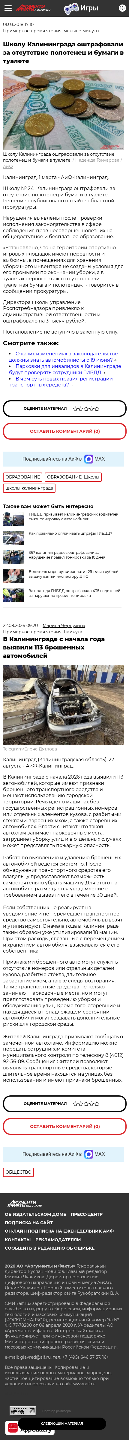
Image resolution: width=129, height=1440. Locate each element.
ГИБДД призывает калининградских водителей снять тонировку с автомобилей (73, 516)
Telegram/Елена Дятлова (30, 749)
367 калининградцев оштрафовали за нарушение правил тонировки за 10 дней (67, 555)
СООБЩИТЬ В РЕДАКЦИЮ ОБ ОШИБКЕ (49, 1248)
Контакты (18, 1239)
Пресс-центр (87, 1214)
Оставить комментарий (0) (65, 431)
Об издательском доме (35, 1214)
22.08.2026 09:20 (20, 625)
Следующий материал (62, 1424)
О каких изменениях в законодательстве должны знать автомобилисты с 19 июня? (63, 357)
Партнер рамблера (56, 1411)
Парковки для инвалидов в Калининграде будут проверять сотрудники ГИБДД (65, 369)
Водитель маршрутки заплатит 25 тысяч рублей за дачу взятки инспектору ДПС (73, 574)
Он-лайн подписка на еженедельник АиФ (59, 1231)
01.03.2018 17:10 (18, 24)
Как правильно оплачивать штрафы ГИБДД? (70, 533)
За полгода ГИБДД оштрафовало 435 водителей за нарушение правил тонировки (74, 593)
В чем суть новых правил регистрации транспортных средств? (61, 382)
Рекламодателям (58, 1239)
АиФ (8, 166)
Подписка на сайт (29, 1222)
